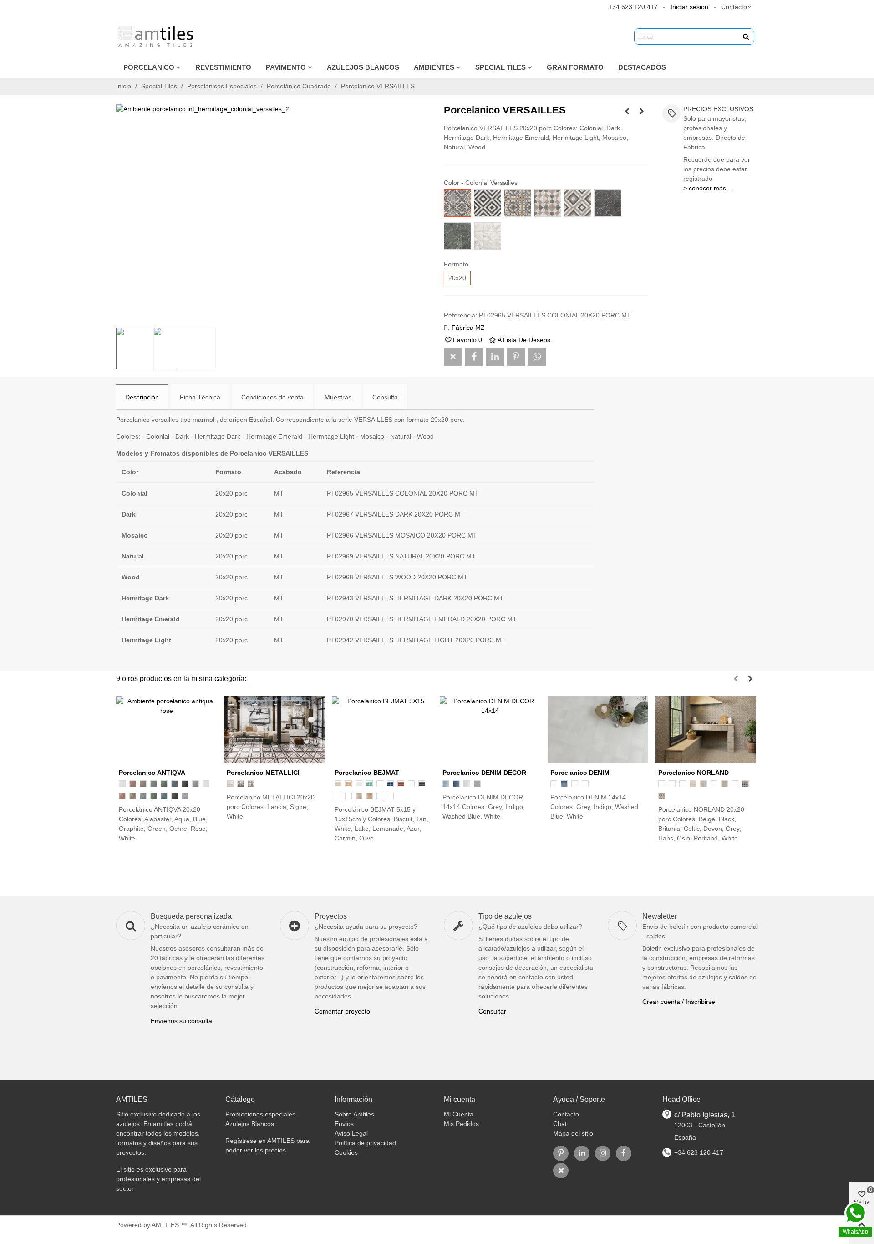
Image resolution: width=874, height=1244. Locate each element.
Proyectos (331, 916)
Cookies (346, 1152)
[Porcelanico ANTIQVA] (166, 729)
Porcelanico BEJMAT (367, 772)
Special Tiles (500, 67)
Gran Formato (575, 67)
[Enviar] (746, 36)
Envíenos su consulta (181, 1020)
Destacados (642, 67)
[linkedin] (581, 1153)
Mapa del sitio (573, 1133)
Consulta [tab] (385, 397)
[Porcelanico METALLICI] (642, 111)
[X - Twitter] (561, 1170)
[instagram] (602, 1153)
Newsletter (659, 916)
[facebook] (623, 1153)
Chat (560, 1123)
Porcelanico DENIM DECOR (484, 772)
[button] (737, 7)
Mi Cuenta (458, 1114)
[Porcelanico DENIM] (598, 729)
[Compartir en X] (453, 357)
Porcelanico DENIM (580, 772)
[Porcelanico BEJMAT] (382, 729)
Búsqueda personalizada (191, 916)
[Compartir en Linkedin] (495, 357)
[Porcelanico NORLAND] (706, 729)
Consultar (492, 1011)
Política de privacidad (365, 1143)
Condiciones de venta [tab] (272, 397)
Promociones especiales (260, 1114)
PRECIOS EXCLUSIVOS (718, 109)
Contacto (566, 1114)
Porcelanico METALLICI (263, 772)
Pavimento (286, 67)
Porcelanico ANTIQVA (152, 772)
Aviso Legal (351, 1133)
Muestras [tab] (338, 397)
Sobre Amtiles (354, 1114)
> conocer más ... (708, 188)
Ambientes (434, 67)
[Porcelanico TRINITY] (627, 111)
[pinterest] (561, 1153)
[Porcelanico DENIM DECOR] (490, 729)
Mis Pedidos (461, 1123)
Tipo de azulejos (505, 916)
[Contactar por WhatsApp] (537, 357)
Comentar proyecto (342, 1011)
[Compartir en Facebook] (474, 357)
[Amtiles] (157, 36)
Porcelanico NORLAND (693, 772)
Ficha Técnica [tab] (200, 397)
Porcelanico (148, 67)
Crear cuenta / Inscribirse (678, 1001)
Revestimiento (223, 67)
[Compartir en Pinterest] (516, 357)
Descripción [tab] (142, 397)
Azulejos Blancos (363, 67)
